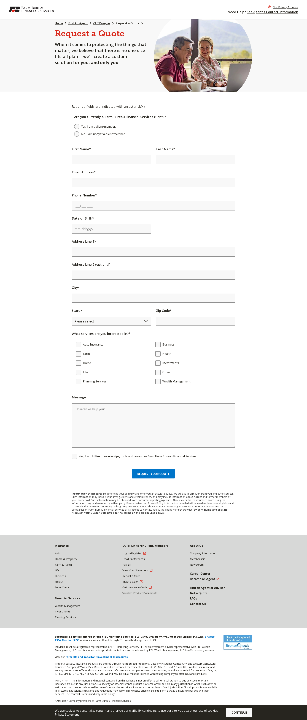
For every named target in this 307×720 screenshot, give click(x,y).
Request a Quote (127, 23)
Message (79, 397)
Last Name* (165, 149)
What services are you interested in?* (101, 334)
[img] (32, 9)
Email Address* (84, 172)
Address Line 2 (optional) (91, 264)
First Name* (81, 149)
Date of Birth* (83, 218)
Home (59, 23)
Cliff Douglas (101, 23)
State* (77, 310)
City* (76, 287)
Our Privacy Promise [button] (285, 7)
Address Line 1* (84, 241)
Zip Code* (164, 310)
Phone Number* (84, 195)
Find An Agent (78, 23)
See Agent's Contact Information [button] (272, 12)
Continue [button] (239, 712)
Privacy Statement (67, 714)
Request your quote (153, 474)
